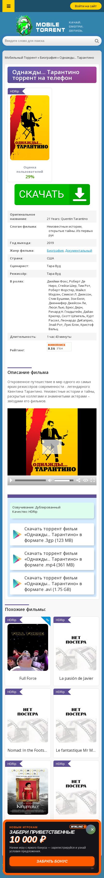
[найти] (97, 41)
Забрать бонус (52, 861)
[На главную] (52, 24)
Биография (55, 250)
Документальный (78, 250)
